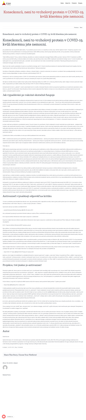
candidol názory (52, 292)
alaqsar (5, 347)
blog (16, 347)
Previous (76, 27)
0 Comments (20, 347)
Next (81, 27)
